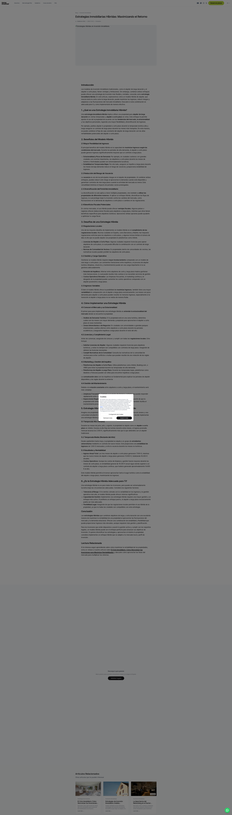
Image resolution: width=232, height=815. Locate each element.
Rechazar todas (107, 418)
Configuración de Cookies (116, 414)
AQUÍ (101, 406)
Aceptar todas (124, 418)
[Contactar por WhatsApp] (227, 810)
